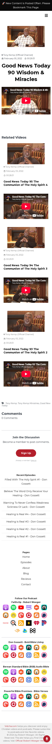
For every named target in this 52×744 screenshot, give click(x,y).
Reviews (26, 578)
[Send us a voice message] (47, 738)
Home (26, 556)
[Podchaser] (44, 617)
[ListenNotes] (13, 624)
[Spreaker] (29, 624)
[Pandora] (44, 624)
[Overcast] (6, 617)
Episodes (26, 562)
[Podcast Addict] (36, 617)
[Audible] (17, 632)
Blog (26, 573)
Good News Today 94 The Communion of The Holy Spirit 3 (25, 267)
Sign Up (26, 453)
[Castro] (44, 609)
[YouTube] (21, 609)
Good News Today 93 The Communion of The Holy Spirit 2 (25, 351)
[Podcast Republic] (29, 657)
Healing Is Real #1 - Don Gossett (26, 536)
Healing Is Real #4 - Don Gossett (26, 514)
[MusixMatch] (32, 632)
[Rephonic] (25, 632)
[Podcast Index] (6, 624)
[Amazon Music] (29, 609)
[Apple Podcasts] (6, 609)
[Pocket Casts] (21, 617)
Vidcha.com (11, 726)
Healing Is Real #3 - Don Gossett (26, 521)
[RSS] (21, 624)
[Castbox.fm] (36, 609)
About (26, 567)
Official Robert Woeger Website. (32, 740)
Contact (26, 584)
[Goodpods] (13, 617)
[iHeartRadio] (36, 624)
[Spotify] (13, 609)
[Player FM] (29, 617)
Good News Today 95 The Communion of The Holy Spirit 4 (26, 183)
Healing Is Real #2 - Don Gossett (26, 529)
